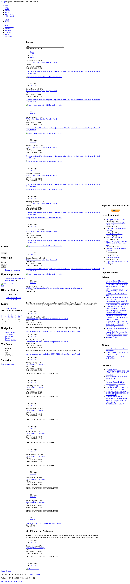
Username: (5, 262)
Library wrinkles (111, 254)
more (2, 286)
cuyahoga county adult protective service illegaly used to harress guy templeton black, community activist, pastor (117, 323)
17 (5, 319)
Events (8, 571)
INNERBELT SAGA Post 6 (115, 404)
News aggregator (10, 340)
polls (6, 18)
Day (31, 55)
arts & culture (9, 27)
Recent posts (9, 336)
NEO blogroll (9, 16)
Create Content (10, 332)
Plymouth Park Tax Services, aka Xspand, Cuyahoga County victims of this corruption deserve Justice (117, 334)
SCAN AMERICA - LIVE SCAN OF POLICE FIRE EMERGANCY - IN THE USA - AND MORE (117, 292)
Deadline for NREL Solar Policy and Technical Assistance (44, 523)
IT (106, 380)
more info (33, 85)
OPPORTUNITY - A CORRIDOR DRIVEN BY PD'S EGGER (117, 388)
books (7, 9)
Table (32, 57)
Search (7, 338)
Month (32, 52)
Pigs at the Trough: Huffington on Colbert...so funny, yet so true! (116, 383)
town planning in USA (113, 369)
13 (15, 317)
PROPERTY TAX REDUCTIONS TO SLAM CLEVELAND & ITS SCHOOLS (117, 373)
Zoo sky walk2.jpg (112, 386)
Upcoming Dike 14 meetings (35, 364)
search (7, 20)
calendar (7, 10)
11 (9, 317)
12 (12, 317)
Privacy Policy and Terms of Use (11, 581)
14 (19, 317)
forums (7, 12)
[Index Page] (3, 2)
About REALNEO (112, 337)
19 (12, 319)
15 (21, 317)
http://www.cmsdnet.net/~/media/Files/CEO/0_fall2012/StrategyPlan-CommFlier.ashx (53, 331)
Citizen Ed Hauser (35, 574)
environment (9, 32)
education (8, 30)
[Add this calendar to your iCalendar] (7, 284)
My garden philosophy (113, 257)
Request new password (12, 270)
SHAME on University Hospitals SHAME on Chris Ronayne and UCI (116, 243)
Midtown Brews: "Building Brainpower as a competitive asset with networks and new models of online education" (116, 399)
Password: (5, 264)
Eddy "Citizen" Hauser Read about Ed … (13, 298)
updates (7, 21)
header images (9, 14)
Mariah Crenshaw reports (114, 237)
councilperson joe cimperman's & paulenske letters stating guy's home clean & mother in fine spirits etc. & (117, 303)
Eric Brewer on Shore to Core (115, 219)
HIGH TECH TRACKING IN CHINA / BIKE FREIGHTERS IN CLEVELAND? (117, 393)
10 (5, 317)
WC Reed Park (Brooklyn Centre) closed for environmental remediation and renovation (54, 288)
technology (8, 36)
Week (32, 54)
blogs (6, 7)
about (6, 5)
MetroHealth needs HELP (114, 234)
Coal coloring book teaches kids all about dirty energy (117, 298)
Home (3, 571)
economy (8, 28)
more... (11, 334)
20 (15, 319)
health (7, 34)
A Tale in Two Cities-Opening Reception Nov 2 (41, 62)
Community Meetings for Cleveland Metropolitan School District (47, 319)
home (6, 25)
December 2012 (12, 308)
